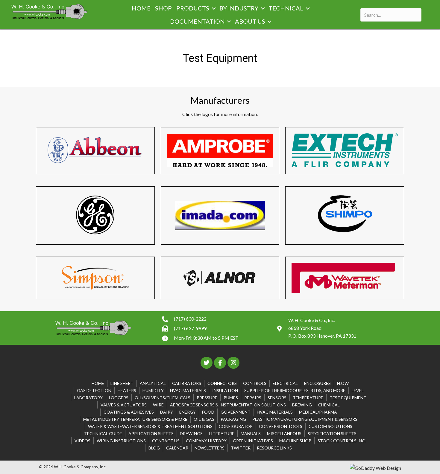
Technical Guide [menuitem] (103, 433)
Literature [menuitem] (221, 433)
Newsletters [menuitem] (209, 447)
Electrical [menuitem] (285, 383)
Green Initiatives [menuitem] (253, 440)
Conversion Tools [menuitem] (280, 426)
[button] (213, 8)
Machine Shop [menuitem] (295, 440)
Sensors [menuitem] (277, 397)
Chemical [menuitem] (329, 404)
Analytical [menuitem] (153, 383)
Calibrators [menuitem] (186, 383)
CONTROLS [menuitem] (254, 383)
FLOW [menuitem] (343, 383)
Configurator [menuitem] (236, 426)
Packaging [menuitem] (233, 419)
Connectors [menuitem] (222, 383)
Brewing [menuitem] (302, 404)
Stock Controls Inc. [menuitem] (342, 440)
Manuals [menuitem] (251, 433)
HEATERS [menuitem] (127, 390)
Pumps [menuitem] (231, 397)
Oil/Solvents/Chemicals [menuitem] (162, 397)
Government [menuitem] (236, 411)
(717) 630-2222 (190, 318)
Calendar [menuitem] (177, 447)
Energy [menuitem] (187, 411)
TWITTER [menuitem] (241, 447)
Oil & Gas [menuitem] (204, 419)
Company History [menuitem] (206, 440)
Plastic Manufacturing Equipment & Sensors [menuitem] (304, 419)
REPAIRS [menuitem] (252, 397)
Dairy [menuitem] (166, 411)
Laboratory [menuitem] (88, 397)
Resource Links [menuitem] (274, 447)
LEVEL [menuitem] (358, 390)
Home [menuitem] (98, 383)
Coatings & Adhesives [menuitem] (129, 411)
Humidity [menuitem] (153, 390)
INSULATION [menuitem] (225, 390)
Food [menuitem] (208, 411)
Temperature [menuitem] (308, 397)
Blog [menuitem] (154, 447)
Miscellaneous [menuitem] (284, 433)
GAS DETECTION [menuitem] (94, 390)
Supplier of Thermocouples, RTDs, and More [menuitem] (294, 390)
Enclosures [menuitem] (317, 383)
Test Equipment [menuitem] (348, 397)
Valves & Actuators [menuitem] (124, 404)
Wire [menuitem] (158, 404)
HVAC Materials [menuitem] (188, 390)
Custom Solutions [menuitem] (330, 426)
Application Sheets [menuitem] (151, 433)
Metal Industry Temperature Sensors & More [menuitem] (135, 419)
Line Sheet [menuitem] (121, 383)
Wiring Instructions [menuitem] (121, 440)
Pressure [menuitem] (207, 397)
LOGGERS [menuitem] (118, 397)
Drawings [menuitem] (191, 433)
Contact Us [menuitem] (166, 440)
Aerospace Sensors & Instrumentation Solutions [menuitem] (228, 404)
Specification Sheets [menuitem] (332, 433)
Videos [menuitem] (82, 440)
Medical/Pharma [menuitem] (318, 411)
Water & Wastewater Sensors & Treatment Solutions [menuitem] (150, 426)
